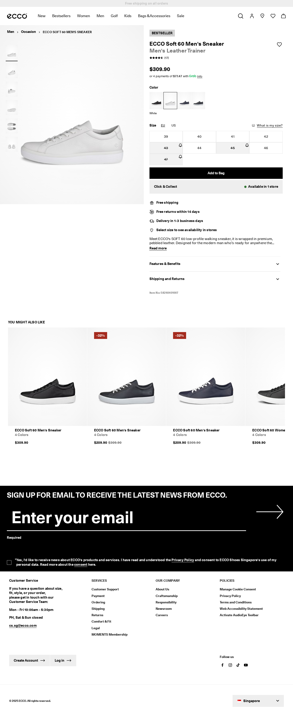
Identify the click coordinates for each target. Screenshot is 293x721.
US (173, 125)
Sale (180, 16)
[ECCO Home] (17, 16)
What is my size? (270, 125)
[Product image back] (12, 89)
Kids (127, 16)
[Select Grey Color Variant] (198, 100)
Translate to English (86, 614)
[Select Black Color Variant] (156, 100)
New (42, 16)
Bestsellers (61, 16)
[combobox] (68, 530)
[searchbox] (22, 530)
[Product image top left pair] (12, 126)
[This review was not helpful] (281, 629)
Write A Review (210, 491)
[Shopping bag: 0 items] (283, 16)
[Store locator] (262, 16)
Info (199, 76)
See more (75, 609)
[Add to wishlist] (279, 44)
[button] (216, 187)
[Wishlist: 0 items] (273, 16)
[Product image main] (12, 71)
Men (100, 16)
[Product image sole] (12, 107)
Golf (114, 16)
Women (83, 16)
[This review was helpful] (272, 629)
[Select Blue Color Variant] (184, 100)
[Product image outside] (12, 52)
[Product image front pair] (12, 144)
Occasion (28, 32)
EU (163, 125)
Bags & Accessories (154, 16)
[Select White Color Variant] (170, 100)
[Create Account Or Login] (252, 16)
